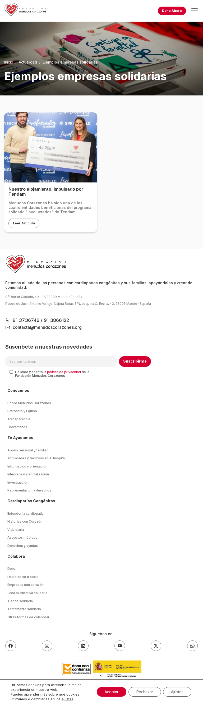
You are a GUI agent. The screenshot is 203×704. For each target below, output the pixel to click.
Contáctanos (17, 427)
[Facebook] (10, 645)
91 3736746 (27, 320)
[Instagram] (47, 645)
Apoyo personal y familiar (27, 450)
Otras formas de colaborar (28, 617)
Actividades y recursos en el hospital (36, 458)
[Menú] (194, 10)
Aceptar (111, 691)
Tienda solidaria (20, 601)
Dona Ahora (172, 11)
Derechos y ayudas (22, 546)
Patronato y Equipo (22, 411)
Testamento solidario (24, 609)
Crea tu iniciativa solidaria (27, 593)
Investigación (17, 482)
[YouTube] (119, 645)
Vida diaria (15, 530)
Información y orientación (27, 466)
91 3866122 (56, 320)
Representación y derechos (29, 490)
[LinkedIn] (83, 645)
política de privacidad (64, 372)
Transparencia (18, 419)
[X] (156, 645)
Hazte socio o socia (22, 577)
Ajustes (177, 691)
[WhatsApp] (192, 645)
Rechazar (144, 691)
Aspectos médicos (22, 537)
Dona (11, 569)
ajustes (67, 699)
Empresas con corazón (25, 585)
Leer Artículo (24, 223)
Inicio (8, 62)
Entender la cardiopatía (25, 513)
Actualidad (28, 62)
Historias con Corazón (24, 521)
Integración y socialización (28, 474)
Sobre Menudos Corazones (29, 403)
